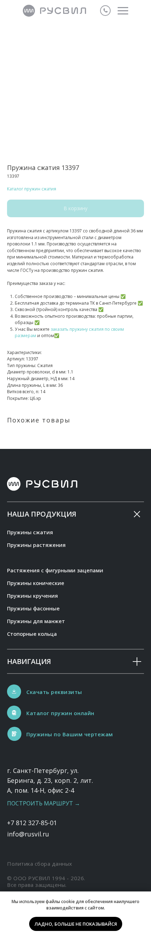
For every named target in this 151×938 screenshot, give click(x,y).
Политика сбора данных (39, 863)
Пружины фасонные (33, 608)
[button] (14, 734)
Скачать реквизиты (54, 691)
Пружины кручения (32, 595)
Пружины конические (35, 582)
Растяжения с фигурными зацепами (55, 570)
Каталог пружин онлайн (60, 713)
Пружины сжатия (30, 532)
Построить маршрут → (43, 803)
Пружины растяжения (36, 544)
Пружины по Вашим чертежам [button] (69, 734)
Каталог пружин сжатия (31, 189)
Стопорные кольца (32, 633)
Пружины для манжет (36, 621)
